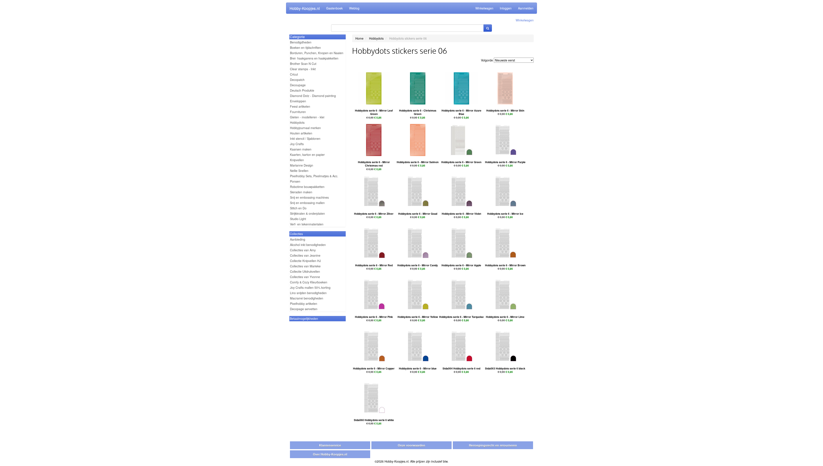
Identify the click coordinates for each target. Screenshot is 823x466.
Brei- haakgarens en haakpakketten (314, 58)
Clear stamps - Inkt (303, 69)
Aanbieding (297, 239)
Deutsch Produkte (302, 90)
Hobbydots (297, 122)
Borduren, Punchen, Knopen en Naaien (316, 53)
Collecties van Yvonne (305, 277)
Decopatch (297, 79)
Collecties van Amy (303, 250)
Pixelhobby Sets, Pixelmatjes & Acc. (314, 176)
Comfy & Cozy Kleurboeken (308, 282)
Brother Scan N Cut (303, 63)
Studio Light (298, 219)
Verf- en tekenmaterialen (306, 224)
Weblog (354, 8)
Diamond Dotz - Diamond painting (313, 96)
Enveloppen (298, 101)
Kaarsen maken (300, 149)
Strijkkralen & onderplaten (307, 213)
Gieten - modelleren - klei (307, 117)
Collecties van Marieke (305, 266)
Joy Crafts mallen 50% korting (310, 287)
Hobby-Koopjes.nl (305, 8)
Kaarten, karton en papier (307, 154)
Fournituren (298, 112)
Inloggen (506, 8)
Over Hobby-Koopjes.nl (330, 454)
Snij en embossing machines (309, 197)
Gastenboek (334, 8)
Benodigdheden (300, 42)
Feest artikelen (300, 106)
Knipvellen (297, 160)
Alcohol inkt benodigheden (308, 245)
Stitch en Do (298, 208)
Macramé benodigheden (306, 298)
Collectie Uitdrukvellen (305, 271)
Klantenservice (330, 445)
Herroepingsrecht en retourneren (493, 445)
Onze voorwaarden (411, 445)
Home (359, 38)
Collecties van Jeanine (305, 255)
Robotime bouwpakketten (307, 187)
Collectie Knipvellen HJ (305, 261)
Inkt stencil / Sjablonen (305, 138)
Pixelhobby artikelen (303, 303)
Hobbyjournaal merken (305, 128)
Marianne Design (301, 165)
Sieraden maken (301, 192)
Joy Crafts (297, 144)
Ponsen (295, 181)
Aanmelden (525, 8)
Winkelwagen (484, 8)
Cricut (294, 74)
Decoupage (298, 85)
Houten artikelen (301, 133)
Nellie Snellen (299, 170)
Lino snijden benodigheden (308, 293)
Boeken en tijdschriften (305, 47)
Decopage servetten (303, 309)
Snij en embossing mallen (307, 203)
